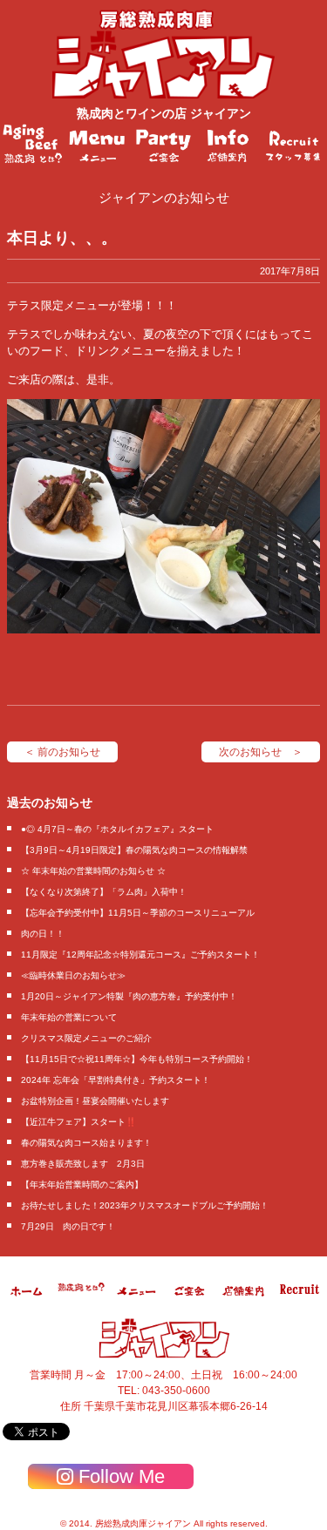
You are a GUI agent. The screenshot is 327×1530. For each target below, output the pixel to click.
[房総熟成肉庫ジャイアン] (27, 1303)
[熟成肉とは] (32, 144)
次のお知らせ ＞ (261, 752)
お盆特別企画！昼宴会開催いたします (95, 1101)
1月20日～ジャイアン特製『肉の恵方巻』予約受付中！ (129, 996)
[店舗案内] (229, 144)
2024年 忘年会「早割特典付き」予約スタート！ (115, 1080)
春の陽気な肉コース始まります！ (86, 1143)
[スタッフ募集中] (294, 144)
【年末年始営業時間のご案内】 (82, 1184)
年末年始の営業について (69, 1017)
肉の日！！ (43, 933)
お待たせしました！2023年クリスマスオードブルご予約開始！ (145, 1205)
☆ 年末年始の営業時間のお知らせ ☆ (93, 871)
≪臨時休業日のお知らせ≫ (73, 975)
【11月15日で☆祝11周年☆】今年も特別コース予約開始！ (137, 1059)
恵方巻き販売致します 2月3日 (83, 1163)
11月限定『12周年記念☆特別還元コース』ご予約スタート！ (140, 954)
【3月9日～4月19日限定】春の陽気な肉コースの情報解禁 (134, 850)
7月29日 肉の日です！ (68, 1226)
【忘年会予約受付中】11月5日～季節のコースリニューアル (138, 912)
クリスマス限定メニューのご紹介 (86, 1038)
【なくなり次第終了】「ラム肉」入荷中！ (104, 892)
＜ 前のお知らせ (62, 752)
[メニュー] (98, 144)
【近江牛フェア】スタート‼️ (78, 1122)
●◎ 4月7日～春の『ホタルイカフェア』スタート (117, 829)
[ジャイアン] (163, 53)
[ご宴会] (163, 144)
